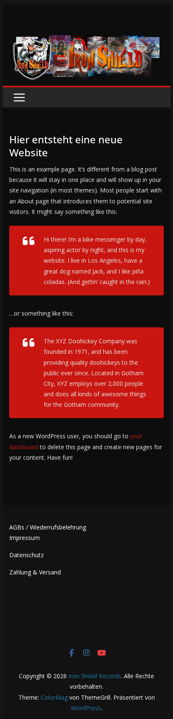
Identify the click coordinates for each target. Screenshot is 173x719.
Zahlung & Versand (35, 572)
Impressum (24, 538)
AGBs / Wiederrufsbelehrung (47, 527)
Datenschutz (26, 555)
